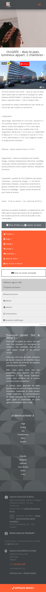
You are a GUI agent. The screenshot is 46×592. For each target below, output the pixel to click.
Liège (23, 423)
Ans (23, 431)
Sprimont (23, 463)
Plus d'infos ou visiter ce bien (24, 225)
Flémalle (23, 456)
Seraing (23, 427)
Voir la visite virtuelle (25, 273)
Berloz (23, 470)
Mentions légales (29, 573)
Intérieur (9, 307)
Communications (10, 314)
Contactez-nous (16, 573)
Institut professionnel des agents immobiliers (25, 519)
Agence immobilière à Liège (23, 550)
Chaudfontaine (23, 434)
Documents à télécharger (14, 320)
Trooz (23, 474)
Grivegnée (23, 460)
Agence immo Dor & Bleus (22, 496)
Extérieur (8, 301)
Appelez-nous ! (24, 588)
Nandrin (23, 442)
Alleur (23, 438)
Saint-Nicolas (23, 467)
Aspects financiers (11, 294)
